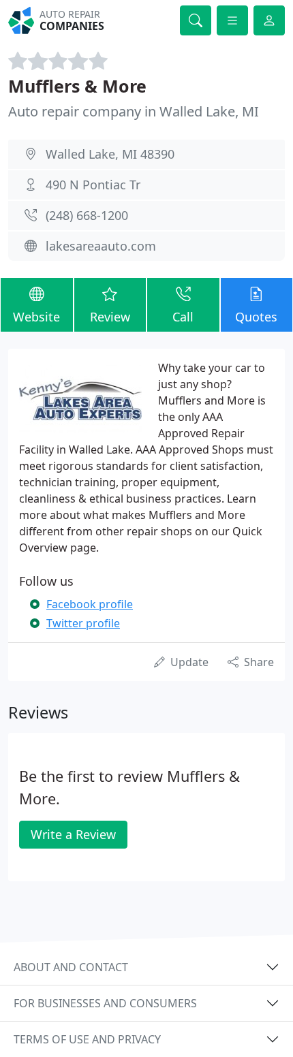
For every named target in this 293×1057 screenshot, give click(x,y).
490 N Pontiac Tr (93, 184)
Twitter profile (83, 623)
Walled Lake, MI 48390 (110, 154)
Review (110, 317)
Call (183, 317)
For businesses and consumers (105, 1003)
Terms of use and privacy (87, 1039)
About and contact (71, 967)
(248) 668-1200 (87, 215)
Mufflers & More (77, 85)
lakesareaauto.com (101, 246)
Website (36, 317)
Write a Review (73, 834)
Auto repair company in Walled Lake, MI (133, 111)
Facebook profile (89, 604)
